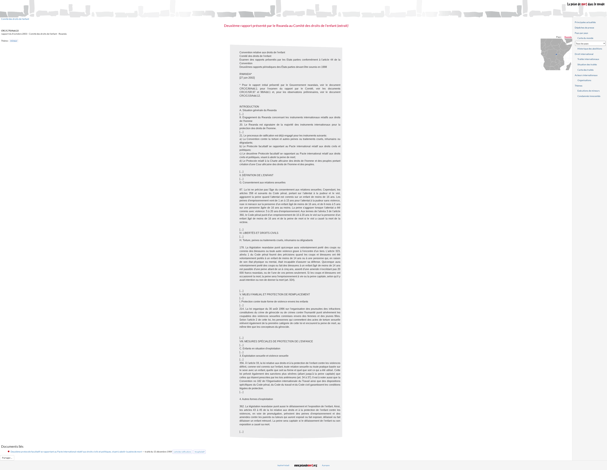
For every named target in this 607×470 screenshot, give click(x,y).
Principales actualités (585, 22)
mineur (13, 40)
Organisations (584, 80)
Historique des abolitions (589, 48)
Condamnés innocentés (588, 96)
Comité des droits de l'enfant (15, 19)
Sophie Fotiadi (283, 465)
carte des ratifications (182, 452)
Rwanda (568, 37)
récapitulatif (199, 452)
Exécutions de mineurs (588, 90)
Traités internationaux (588, 59)
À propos (326, 465)
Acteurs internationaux (586, 75)
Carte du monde (585, 38)
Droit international (584, 54)
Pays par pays (581, 33)
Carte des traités (585, 69)
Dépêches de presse (584, 27)
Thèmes (578, 85)
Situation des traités (587, 64)
